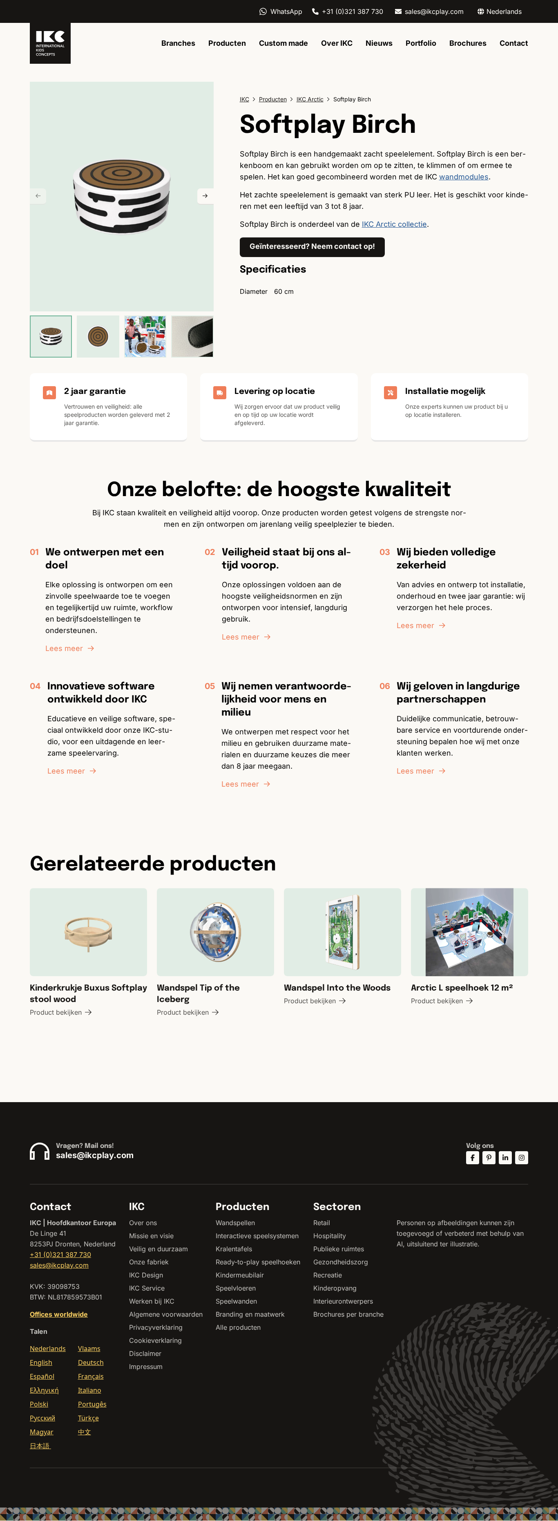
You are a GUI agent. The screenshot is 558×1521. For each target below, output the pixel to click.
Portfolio (421, 43)
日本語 (40, 1445)
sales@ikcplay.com (434, 11)
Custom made (283, 43)
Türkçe (88, 1418)
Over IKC (337, 43)
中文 (84, 1431)
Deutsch (91, 1362)
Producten (227, 43)
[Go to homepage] (50, 43)
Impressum (146, 1366)
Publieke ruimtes (338, 1249)
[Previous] (38, 196)
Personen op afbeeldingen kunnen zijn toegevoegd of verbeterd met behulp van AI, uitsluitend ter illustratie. (460, 1233)
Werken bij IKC (151, 1301)
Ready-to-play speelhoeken (258, 1262)
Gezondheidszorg (340, 1262)
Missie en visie (151, 1236)
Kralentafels (234, 1249)
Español (42, 1376)
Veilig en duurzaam (158, 1249)
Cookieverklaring (155, 1340)
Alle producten (238, 1327)
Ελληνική (44, 1390)
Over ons (143, 1223)
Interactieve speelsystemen (257, 1236)
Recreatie (327, 1275)
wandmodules (464, 176)
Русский (42, 1418)
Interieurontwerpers (343, 1301)
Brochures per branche (348, 1314)
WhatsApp (286, 11)
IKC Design (146, 1275)
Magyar (42, 1431)
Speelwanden (236, 1301)
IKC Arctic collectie (394, 224)
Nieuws (379, 43)
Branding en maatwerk (250, 1314)
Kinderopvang (335, 1288)
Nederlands (48, 1348)
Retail (321, 1223)
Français (91, 1376)
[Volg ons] (472, 1157)
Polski (39, 1404)
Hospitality (329, 1236)
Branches (178, 43)
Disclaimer (145, 1353)
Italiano (89, 1390)
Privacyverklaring (156, 1327)
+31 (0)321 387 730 (352, 11)
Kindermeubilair (240, 1275)
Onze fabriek (149, 1262)
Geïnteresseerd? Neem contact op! (312, 246)
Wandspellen (235, 1223)
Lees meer (64, 648)
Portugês (92, 1404)
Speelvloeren (236, 1288)
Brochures (468, 43)
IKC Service (147, 1288)
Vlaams (89, 1348)
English (41, 1362)
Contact (514, 43)
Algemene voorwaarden (166, 1314)
